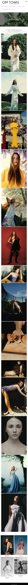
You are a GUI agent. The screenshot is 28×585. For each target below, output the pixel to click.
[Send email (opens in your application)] (26, 1)
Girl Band (21, 555)
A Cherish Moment (7, 555)
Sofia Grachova (7, 577)
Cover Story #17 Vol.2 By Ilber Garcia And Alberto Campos (20, 575)
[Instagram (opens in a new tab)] (25, 1)
